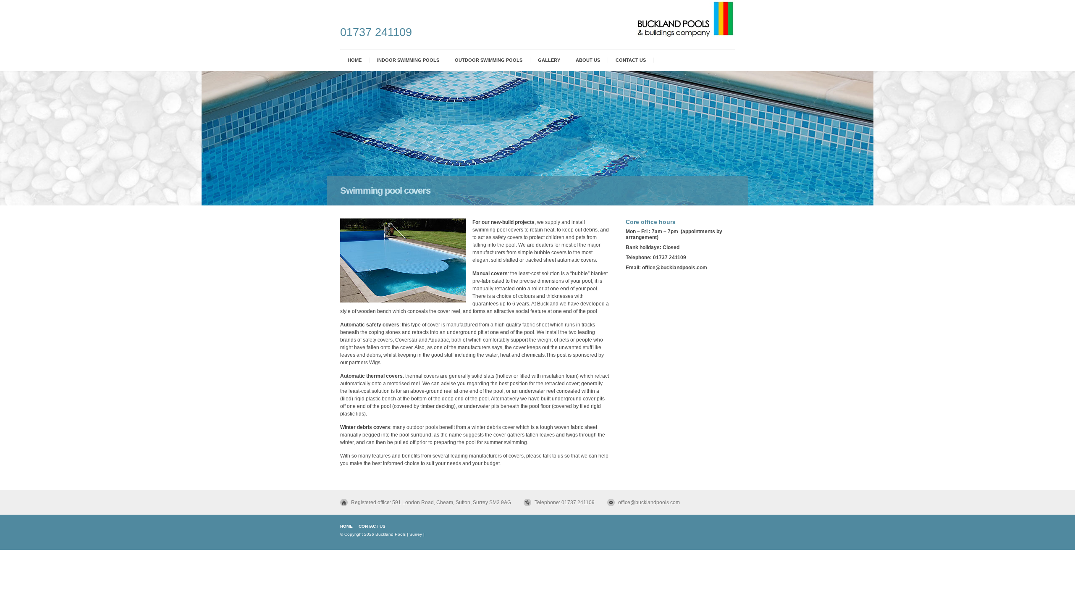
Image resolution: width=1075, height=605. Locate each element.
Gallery (549, 60)
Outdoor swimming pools (488, 60)
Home (355, 60)
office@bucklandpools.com (649, 502)
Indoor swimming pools (408, 60)
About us (588, 60)
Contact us (631, 60)
